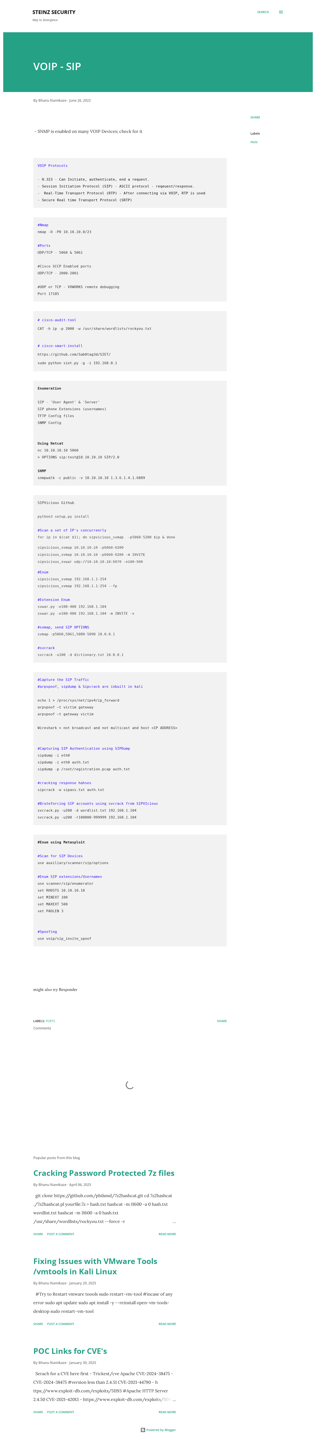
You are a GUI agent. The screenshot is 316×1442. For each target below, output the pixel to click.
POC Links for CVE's (70, 1351)
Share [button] (255, 117)
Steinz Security (53, 11)
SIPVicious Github (56, 503)
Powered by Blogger (161, 1430)
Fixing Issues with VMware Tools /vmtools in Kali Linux (95, 1266)
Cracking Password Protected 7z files (104, 1173)
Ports (254, 142)
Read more (167, 1234)
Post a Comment (60, 1234)
